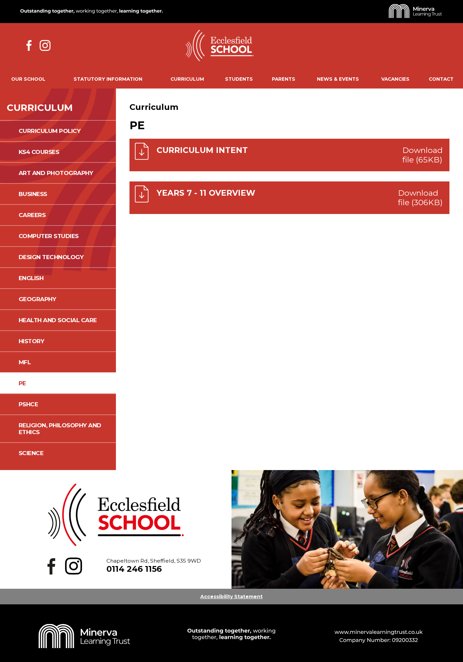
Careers (32, 215)
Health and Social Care (58, 320)
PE (22, 383)
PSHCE (28, 404)
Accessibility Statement (231, 596)
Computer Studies (49, 236)
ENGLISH (31, 278)
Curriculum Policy (50, 131)
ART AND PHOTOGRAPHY (56, 173)
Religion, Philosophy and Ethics (60, 428)
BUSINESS (33, 194)
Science (31, 453)
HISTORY (31, 341)
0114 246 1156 (134, 569)
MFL (25, 362)
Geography (37, 299)
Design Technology (51, 257)
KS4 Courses (39, 152)
